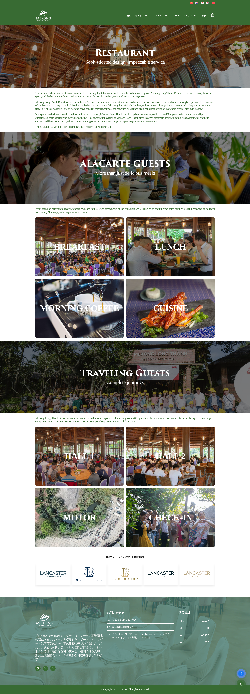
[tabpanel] (53, 574)
